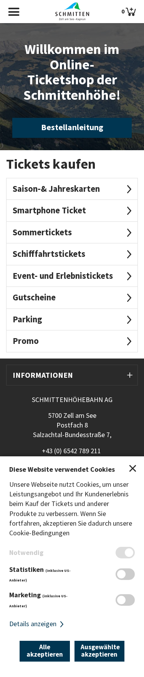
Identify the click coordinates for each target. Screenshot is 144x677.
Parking (27, 319)
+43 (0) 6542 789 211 (71, 450)
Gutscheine (34, 297)
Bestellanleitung (72, 127)
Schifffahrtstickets (49, 253)
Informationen (43, 375)
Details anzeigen (33, 623)
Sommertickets (42, 232)
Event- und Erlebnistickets (63, 275)
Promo (26, 340)
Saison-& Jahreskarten (56, 188)
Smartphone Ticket (49, 210)
